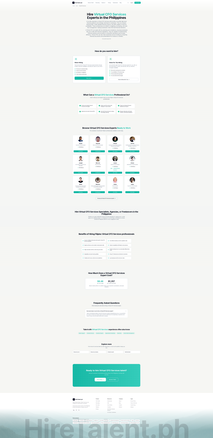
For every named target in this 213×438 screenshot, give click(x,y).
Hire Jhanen (115, 151)
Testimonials (115, 2)
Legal (133, 420)
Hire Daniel (81, 151)
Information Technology (104, 420)
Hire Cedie (132, 192)
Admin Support (82, 333)
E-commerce (81, 420)
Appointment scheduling (110, 333)
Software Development (114, 420)
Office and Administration (105, 422)
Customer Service (90, 333)
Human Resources (115, 422)
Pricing (109, 2)
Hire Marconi (97, 172)
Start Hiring (99, 379)
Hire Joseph (80, 172)
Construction (75, 422)
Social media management (129, 333)
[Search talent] (128, 3)
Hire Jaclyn (115, 172)
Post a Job (88, 78)
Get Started (137, 2)
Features (103, 2)
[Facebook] (76, 410)
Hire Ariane (132, 172)
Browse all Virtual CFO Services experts (105, 198)
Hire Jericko (132, 151)
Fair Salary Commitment (111, 412)
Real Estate (75, 420)
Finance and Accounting (125, 420)
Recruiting (98, 2)
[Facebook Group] (79, 410)
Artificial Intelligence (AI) (134, 422)
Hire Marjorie (97, 192)
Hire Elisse (81, 192)
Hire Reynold (97, 151)
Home (74, 5)
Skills (77, 5)
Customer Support (99, 333)
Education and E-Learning (84, 422)
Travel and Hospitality (95, 422)
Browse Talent (91, 2)
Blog (120, 2)
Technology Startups (124, 422)
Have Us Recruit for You (123, 79)
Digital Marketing (89, 420)
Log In (132, 2)
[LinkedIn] (74, 410)
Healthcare (96, 420)
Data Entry (119, 333)
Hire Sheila (115, 192)
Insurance (137, 420)
